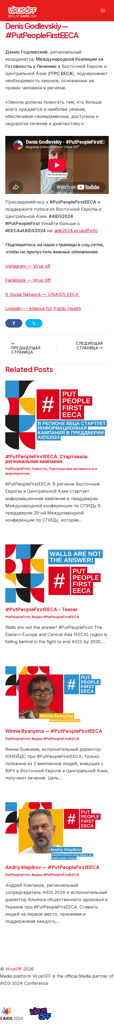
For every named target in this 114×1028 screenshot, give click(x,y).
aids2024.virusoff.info (76, 230)
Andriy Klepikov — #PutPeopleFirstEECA (52, 867)
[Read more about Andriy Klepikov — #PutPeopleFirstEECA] (57, 831)
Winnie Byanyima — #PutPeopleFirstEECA (53, 731)
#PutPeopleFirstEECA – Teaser (41, 609)
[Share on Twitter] (33, 323)
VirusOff (13, 969)
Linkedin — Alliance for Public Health (43, 308)
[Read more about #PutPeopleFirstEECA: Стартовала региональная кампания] (57, 414)
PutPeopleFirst (17, 469)
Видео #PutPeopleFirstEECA (55, 617)
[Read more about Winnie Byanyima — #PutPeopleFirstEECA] (57, 695)
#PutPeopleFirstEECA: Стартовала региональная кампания (46, 458)
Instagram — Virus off (27, 266)
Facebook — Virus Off (28, 280)
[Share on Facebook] (13, 323)
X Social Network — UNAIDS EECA (42, 294)
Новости (39, 469)
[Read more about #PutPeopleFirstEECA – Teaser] (57, 573)
